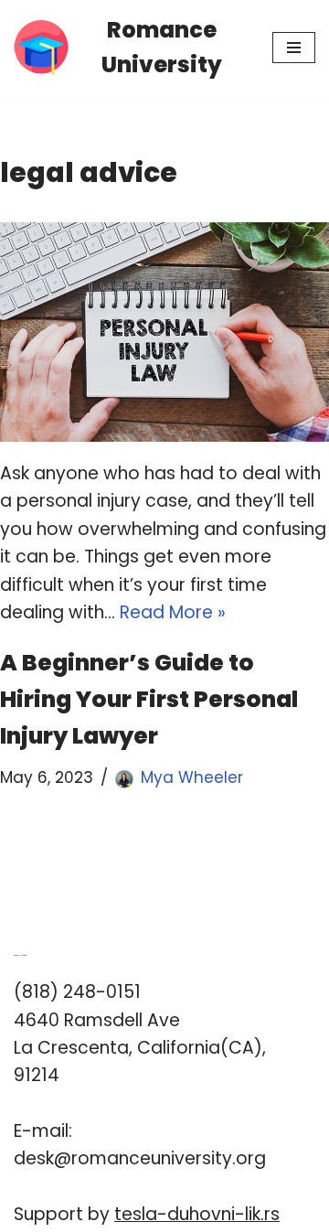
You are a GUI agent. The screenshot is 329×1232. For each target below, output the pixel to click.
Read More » (173, 612)
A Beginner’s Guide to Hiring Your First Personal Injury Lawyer (149, 699)
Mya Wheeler (192, 777)
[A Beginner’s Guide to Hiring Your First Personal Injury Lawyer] (164, 332)
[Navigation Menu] (293, 47)
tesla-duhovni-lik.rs (197, 1214)
